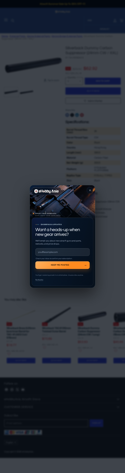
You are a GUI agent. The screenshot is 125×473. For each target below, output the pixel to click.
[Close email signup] (90, 190)
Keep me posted (60, 265)
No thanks (39, 280)
